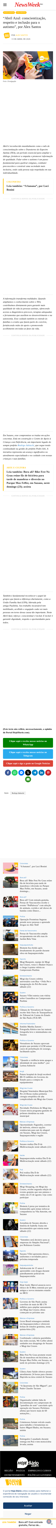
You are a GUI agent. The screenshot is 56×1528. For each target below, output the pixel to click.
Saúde (22, 1155)
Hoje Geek (24, 1282)
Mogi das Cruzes (26, 1088)
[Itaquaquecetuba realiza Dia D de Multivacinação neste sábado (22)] (10, 1160)
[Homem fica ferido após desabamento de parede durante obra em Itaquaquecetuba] (10, 949)
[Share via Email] (28, 779)
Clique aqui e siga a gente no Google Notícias (28, 763)
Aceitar (28, 1505)
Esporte (23, 959)
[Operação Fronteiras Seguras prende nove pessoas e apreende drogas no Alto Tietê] (10, 921)
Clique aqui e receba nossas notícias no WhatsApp (28, 743)
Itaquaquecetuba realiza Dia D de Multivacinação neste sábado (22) (35, 1159)
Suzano (23, 992)
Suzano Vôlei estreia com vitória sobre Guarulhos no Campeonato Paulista (35, 998)
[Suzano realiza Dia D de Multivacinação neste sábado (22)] (10, 1145)
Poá (21, 1169)
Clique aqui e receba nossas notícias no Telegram (28, 754)
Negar (28, 1513)
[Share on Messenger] (21, 773)
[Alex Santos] (7, 35)
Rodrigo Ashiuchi (26, 445)
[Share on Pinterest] (48, 773)
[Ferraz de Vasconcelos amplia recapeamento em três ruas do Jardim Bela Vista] (10, 935)
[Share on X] (28, 773)
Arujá (22, 1071)
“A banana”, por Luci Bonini (33, 866)
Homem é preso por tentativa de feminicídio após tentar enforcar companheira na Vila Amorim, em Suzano (35, 1210)
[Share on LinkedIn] (42, 773)
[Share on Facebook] (8, 773)
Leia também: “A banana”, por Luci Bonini (28, 187)
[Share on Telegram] (35, 773)
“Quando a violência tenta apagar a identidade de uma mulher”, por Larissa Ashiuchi (36, 1063)
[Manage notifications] (49, 1521)
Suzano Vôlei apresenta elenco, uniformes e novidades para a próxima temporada (34, 1256)
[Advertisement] (28, 113)
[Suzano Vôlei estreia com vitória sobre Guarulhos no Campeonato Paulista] (10, 997)
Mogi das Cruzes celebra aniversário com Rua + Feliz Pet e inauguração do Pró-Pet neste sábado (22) (35, 983)
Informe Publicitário (27, 1023)
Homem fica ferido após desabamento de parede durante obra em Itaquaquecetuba (34, 950)
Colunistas (21, 12)
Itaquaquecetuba (26, 945)
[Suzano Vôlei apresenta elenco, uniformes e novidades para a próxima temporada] (10, 1255)
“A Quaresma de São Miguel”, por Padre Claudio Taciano (36, 1387)
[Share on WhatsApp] (15, 773)
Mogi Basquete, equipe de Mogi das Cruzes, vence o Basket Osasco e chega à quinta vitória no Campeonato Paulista (36, 966)
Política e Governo (27, 1007)
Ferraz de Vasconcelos (28, 930)
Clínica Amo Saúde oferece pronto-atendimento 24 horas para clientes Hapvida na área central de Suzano (36, 1374)
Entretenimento (26, 976)
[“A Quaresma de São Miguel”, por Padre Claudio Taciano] (10, 1387)
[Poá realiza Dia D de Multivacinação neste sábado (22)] (10, 1174)
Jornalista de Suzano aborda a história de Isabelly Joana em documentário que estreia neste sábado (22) (34, 1227)
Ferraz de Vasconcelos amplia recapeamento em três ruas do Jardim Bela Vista (34, 936)
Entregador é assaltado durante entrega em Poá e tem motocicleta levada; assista (35, 1442)
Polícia (22, 916)
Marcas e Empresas (27, 1122)
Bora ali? (23, 877)
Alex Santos (9, 12)
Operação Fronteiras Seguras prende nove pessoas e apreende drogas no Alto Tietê (35, 922)
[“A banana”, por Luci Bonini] (10, 868)
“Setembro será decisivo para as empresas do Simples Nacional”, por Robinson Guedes (35, 1242)
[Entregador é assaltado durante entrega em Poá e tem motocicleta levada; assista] (10, 1440)
